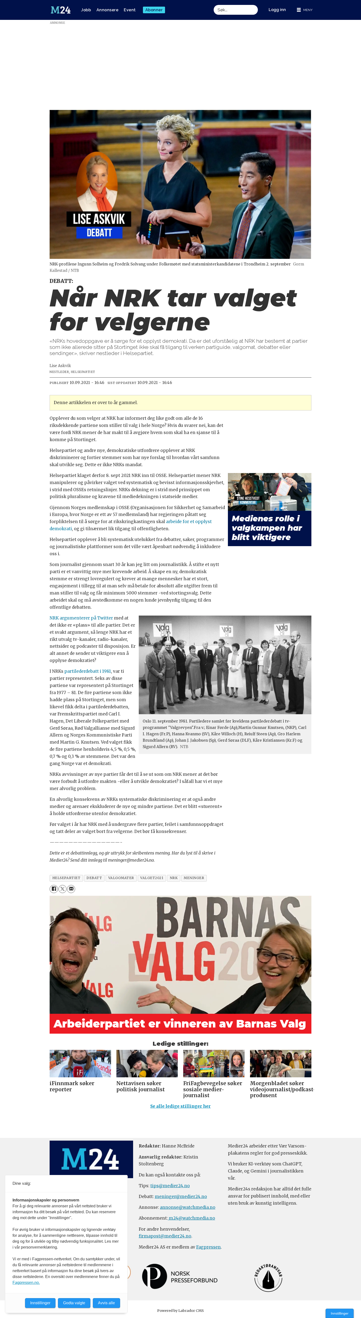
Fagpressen (208, 1247)
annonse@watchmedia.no (187, 1207)
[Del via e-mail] (71, 889)
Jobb (86, 10)
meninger (194, 878)
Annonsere (108, 10)
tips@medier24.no (170, 1185)
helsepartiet (66, 878)
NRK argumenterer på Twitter (81, 618)
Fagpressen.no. (26, 1282)
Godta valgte (74, 1303)
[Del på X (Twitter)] (62, 889)
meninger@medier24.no (181, 1196)
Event (130, 10)
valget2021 (151, 878)
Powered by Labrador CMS (180, 1310)
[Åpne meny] (304, 10)
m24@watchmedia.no (191, 1218)
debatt (94, 878)
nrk (174, 878)
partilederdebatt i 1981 (87, 671)
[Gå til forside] (60, 10)
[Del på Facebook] (54, 889)
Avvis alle (106, 1303)
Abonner (154, 10)
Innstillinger (339, 1313)
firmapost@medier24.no (165, 1236)
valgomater (121, 878)
